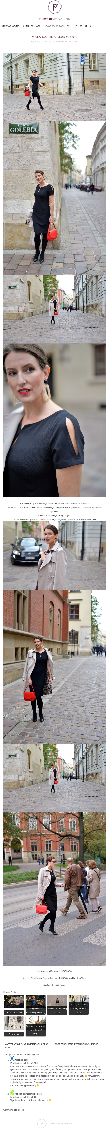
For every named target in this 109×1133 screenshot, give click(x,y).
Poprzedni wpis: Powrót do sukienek (76, 1044)
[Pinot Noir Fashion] (54, 19)
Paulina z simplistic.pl (25, 1094)
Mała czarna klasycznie (54, 37)
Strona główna (10, 26)
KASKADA (67, 971)
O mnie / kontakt (31, 26)
